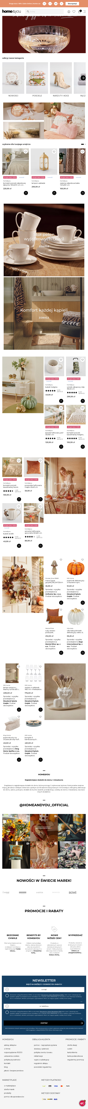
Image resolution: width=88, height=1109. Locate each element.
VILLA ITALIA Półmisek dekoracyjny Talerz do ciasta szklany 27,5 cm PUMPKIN (75, 631)
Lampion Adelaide (10, 183)
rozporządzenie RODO (13, 1052)
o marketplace (10, 1086)
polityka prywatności (12, 1060)
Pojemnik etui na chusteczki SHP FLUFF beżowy (11, 738)
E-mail (44, 989)
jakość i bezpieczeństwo (13, 1071)
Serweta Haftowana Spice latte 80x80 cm (33, 532)
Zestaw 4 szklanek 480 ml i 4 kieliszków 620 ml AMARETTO (33, 688)
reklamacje (38, 1056)
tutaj (60, 1030)
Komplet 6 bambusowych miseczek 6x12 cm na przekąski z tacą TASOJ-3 (33, 738)
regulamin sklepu (41, 1063)
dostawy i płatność (41, 1049)
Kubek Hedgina (51, 387)
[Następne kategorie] (83, 77)
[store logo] (11, 12)
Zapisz (44, 1023)
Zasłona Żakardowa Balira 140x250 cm (41, 184)
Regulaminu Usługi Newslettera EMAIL (52, 995)
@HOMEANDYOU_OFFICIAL (44, 805)
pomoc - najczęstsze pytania (45, 1045)
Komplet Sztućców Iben (69, 183)
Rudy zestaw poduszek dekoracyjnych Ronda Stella (53, 631)
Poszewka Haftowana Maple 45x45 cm (33, 486)
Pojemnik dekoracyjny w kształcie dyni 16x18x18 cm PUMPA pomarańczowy (75, 581)
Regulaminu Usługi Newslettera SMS (50, 1011)
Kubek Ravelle (8, 534)
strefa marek (9, 1089)
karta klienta (72, 1052)
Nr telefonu (44, 1006)
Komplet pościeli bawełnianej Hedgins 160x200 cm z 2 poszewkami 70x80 (75, 434)
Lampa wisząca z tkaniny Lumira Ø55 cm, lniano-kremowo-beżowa (12, 688)
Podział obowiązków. (53, 596)
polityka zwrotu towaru (43, 1052)
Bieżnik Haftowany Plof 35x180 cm (54, 434)
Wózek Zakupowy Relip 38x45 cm (76, 388)
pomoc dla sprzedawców (14, 1097)
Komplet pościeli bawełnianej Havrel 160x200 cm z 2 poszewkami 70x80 (11, 486)
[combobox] (44, 11)
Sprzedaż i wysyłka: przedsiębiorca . (53, 591)
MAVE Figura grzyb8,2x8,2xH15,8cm (54, 581)
